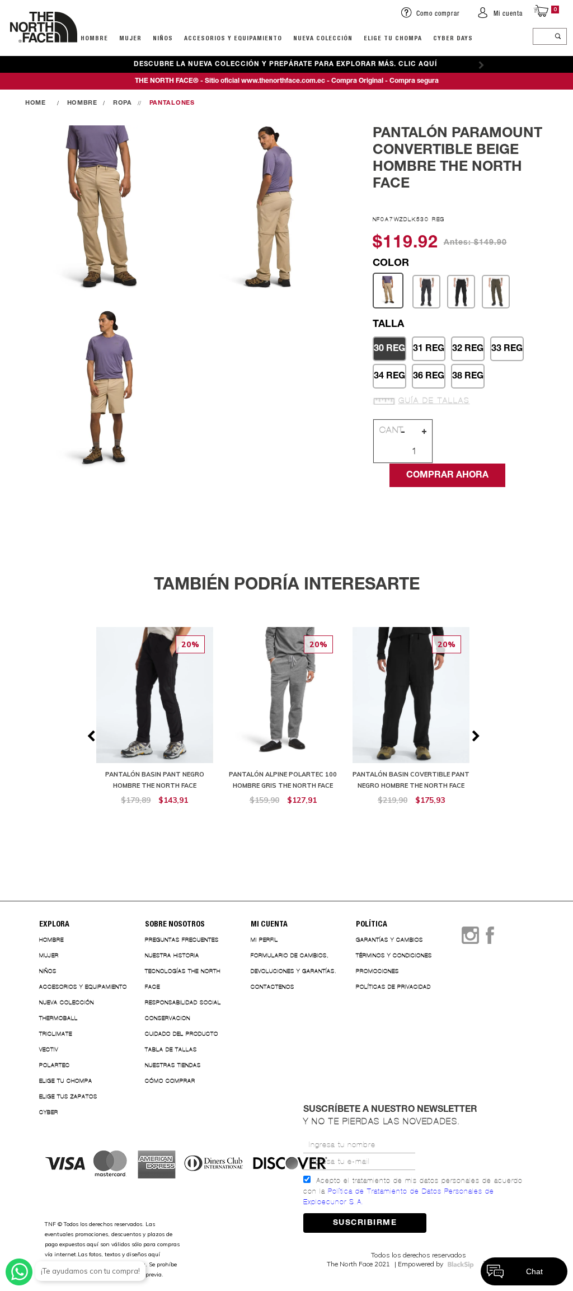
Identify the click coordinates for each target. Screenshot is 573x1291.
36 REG (428, 376)
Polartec (54, 1065)
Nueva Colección (66, 1002)
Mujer (130, 37)
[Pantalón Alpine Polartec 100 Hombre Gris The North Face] (282, 722)
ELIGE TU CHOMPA (393, 37)
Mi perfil (264, 940)
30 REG (389, 349)
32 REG (467, 349)
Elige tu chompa (65, 1081)
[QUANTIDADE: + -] (416, 451)
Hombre (51, 940)
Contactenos (272, 987)
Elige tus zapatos (68, 1096)
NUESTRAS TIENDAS (173, 1065)
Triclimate (55, 1034)
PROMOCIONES (377, 971)
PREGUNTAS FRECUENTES (182, 940)
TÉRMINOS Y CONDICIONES (394, 955)
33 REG (507, 349)
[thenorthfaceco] (43, 54)
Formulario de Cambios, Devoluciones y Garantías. (294, 963)
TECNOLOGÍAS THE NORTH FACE (182, 979)
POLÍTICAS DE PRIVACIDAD (393, 987)
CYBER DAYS (453, 37)
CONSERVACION (167, 1018)
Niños (163, 37)
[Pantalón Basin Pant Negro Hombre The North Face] (154, 722)
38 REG (467, 376)
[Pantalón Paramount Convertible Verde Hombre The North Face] (495, 292)
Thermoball (58, 1018)
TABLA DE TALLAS (171, 1049)
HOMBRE (94, 37)
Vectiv (48, 1049)
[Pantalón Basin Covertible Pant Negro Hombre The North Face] (411, 722)
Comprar (154, 818)
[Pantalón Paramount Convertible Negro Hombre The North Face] (461, 292)
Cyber (48, 1112)
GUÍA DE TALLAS (434, 401)
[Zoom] (101, 211)
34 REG (389, 376)
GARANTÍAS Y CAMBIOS (389, 940)
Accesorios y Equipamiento (83, 987)
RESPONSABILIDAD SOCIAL (183, 1002)
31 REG (428, 349)
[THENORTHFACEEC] (38, 103)
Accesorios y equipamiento (233, 37)
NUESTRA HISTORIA (172, 955)
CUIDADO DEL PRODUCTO (181, 1034)
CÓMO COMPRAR (170, 1081)
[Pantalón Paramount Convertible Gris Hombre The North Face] (426, 292)
